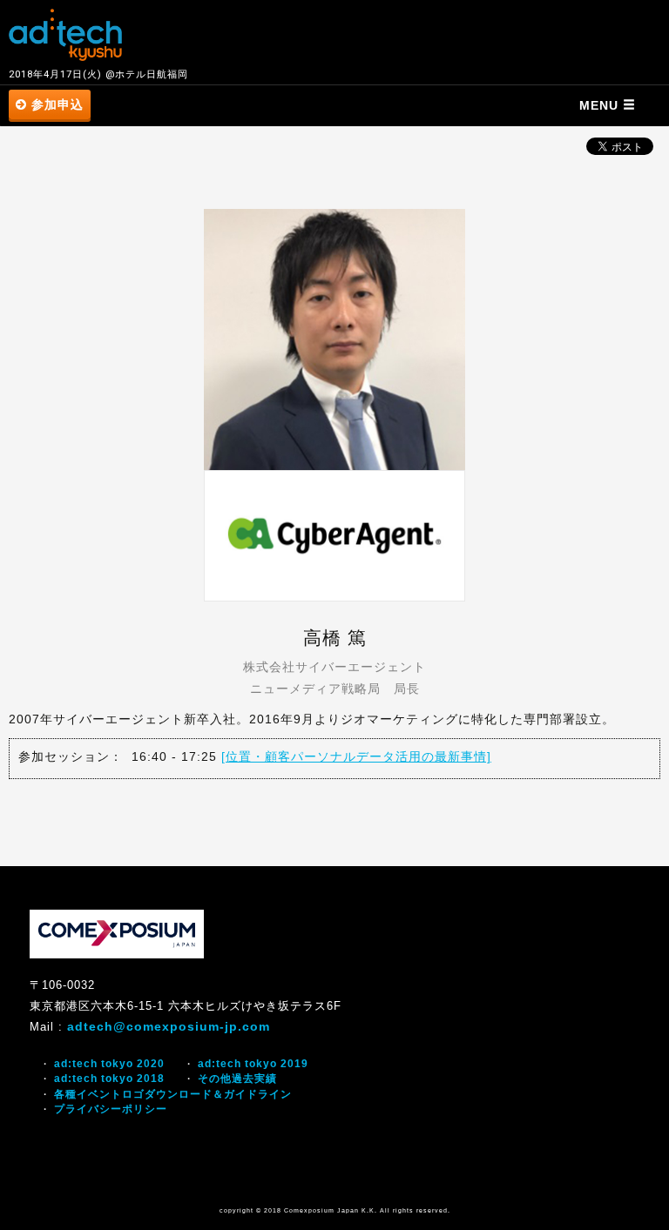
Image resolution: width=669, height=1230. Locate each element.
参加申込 (55, 104)
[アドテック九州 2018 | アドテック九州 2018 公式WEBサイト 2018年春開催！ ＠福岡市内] (65, 35)
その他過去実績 (237, 1078)
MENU (601, 105)
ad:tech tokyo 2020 (109, 1064)
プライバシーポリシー (110, 1109)
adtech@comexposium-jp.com (168, 1026)
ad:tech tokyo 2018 (109, 1078)
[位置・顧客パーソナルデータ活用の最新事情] (356, 756)
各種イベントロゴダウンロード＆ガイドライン (173, 1094)
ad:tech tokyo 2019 (253, 1064)
